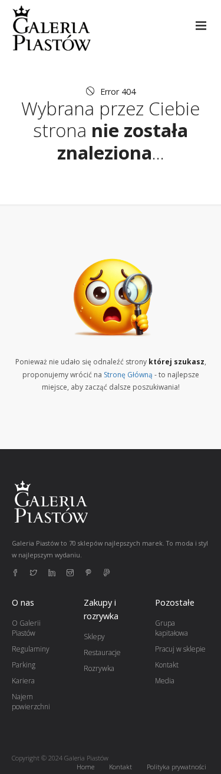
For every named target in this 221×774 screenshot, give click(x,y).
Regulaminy (31, 649)
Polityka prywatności (176, 766)
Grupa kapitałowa (171, 628)
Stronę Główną (128, 375)
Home (85, 766)
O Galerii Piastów (26, 628)
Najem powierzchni (31, 702)
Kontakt (167, 665)
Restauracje (102, 652)
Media (164, 681)
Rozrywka (99, 668)
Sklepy (94, 637)
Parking (23, 665)
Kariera (23, 681)
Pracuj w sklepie (180, 649)
